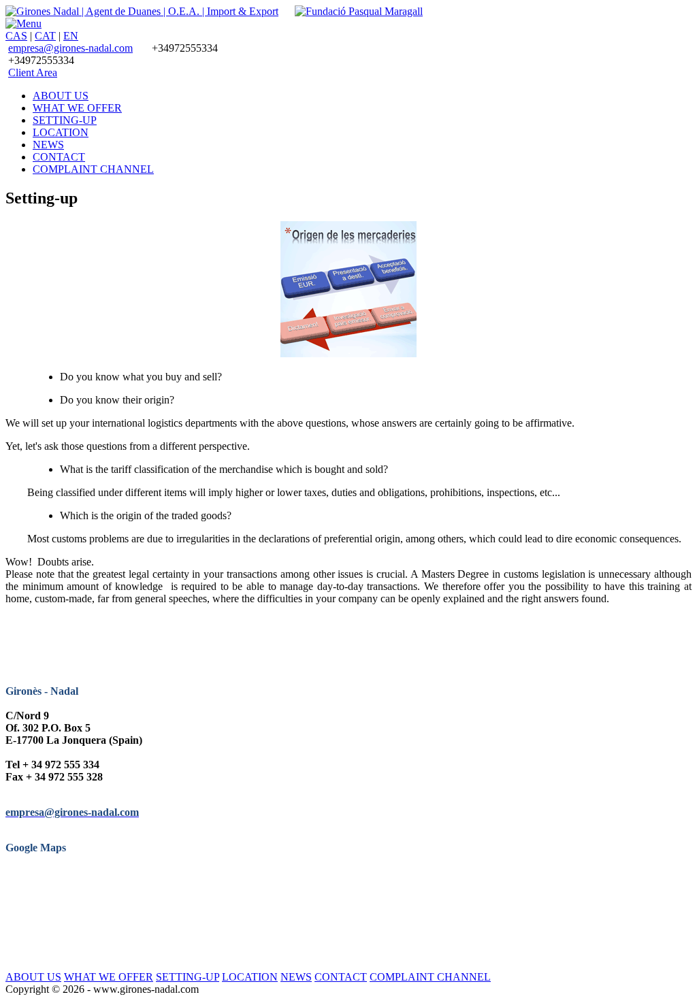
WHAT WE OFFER (108, 977)
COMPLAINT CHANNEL (430, 977)
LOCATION (250, 977)
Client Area (32, 72)
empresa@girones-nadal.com (70, 48)
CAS (16, 36)
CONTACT (340, 977)
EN (70, 36)
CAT (45, 36)
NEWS (296, 977)
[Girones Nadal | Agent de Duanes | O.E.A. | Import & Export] (141, 11)
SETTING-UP (187, 977)
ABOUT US (33, 977)
